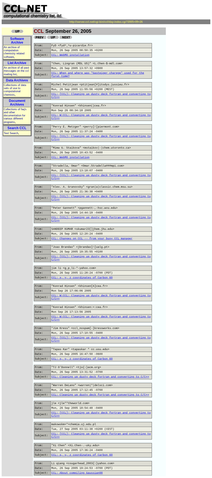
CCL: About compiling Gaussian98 (77, 472)
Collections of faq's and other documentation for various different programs (15, 116)
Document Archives (17, 102)
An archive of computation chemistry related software (14, 52)
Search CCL (16, 128)
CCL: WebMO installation (70, 55)
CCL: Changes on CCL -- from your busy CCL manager (91, 238)
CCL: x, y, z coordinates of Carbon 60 (82, 277)
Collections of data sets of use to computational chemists (15, 89)
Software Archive (17, 40)
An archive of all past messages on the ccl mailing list (16, 71)
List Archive (17, 63)
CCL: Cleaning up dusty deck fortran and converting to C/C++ (100, 376)
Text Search (11, 133)
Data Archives (17, 80)
